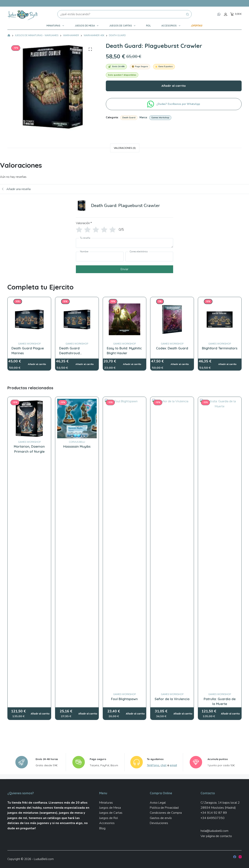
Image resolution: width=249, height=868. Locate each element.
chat (163, 765)
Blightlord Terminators (219, 348)
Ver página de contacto (216, 836)
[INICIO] (8, 35)
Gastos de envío (161, 818)
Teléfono (153, 765)
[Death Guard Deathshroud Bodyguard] (77, 301)
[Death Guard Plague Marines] (29, 301)
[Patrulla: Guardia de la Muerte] (219, 545)
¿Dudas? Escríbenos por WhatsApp (178, 104)
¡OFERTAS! (197, 25)
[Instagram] (240, 856)
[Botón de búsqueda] (187, 14)
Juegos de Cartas (120, 25)
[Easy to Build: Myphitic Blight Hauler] (124, 301)
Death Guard (128, 117)
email (173, 765)
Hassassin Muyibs (76, 446)
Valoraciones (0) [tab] (125, 148)
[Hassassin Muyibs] (77, 418)
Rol (148, 25)
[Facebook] (234, 856)
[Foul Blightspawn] (124, 545)
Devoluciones (159, 823)
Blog (102, 828)
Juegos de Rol (108, 818)
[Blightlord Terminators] (220, 301)
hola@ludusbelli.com (214, 831)
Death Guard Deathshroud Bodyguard (69, 353)
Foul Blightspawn (124, 699)
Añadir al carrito (173, 86)
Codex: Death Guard (172, 348)
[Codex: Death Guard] (172, 301)
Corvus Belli (77, 442)
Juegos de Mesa (85, 25)
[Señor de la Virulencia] (172, 545)
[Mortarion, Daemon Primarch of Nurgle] (29, 418)
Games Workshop (160, 117)
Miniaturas (53, 25)
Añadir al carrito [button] (40, 713)
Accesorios (169, 25)
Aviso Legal (158, 802)
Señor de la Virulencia (172, 699)
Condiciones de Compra (166, 813)
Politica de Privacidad (164, 808)
